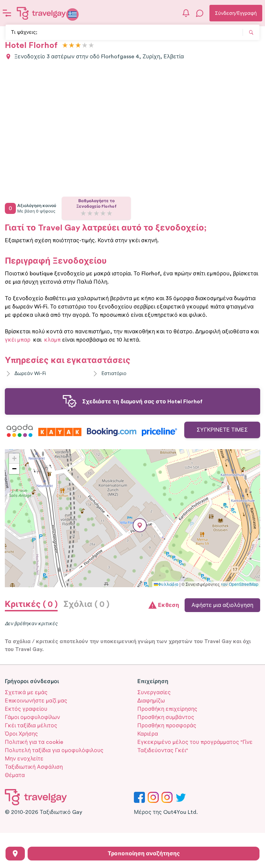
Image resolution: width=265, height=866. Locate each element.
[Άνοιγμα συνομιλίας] (200, 13)
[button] (139, 525)
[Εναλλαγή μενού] (7, 13)
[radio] (65, 45)
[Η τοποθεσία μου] (15, 853)
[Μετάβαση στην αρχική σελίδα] (41, 13)
